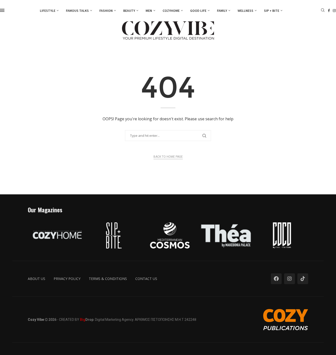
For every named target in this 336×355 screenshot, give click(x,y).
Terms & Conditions (108, 278)
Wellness (245, 10)
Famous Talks (77, 10)
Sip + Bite (271, 10)
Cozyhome (171, 10)
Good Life (198, 10)
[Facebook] (329, 11)
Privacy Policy (67, 278)
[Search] (322, 10)
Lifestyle (47, 10)
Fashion (106, 10)
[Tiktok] (302, 278)
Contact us (146, 278)
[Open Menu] (2, 10)
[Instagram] (334, 11)
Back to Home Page (168, 156)
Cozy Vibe (36, 320)
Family (222, 10)
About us (36, 278)
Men (149, 10)
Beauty (129, 10)
